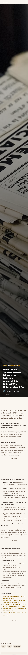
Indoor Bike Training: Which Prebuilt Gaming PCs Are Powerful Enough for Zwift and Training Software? (14, 614)
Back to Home (6, 2)
